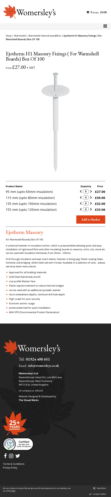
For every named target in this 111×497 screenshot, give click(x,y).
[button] (105, 26)
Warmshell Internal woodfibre (44, 35)
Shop (8, 35)
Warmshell (20, 35)
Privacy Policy (10, 467)
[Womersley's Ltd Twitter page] (17, 456)
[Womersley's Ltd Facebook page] (5, 456)
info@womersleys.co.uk (43, 366)
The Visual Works (29, 400)
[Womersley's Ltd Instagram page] (11, 456)
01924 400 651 (38, 359)
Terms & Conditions (13, 463)
